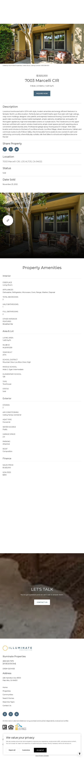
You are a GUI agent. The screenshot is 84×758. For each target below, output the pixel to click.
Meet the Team (9, 702)
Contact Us (7, 706)
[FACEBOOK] (5, 714)
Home (5, 687)
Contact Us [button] (42, 602)
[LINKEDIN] (16, 714)
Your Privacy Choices (42, 755)
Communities (8, 695)
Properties (7, 691)
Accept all (40, 750)
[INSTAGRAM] (11, 714)
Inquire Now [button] (42, 93)
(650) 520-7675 (8, 661)
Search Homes (8, 698)
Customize (26, 750)
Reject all (12, 750)
